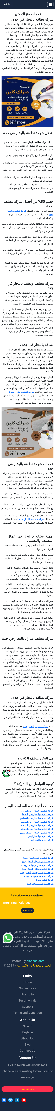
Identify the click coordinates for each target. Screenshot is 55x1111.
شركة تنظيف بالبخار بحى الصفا (37, 814)
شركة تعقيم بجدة (44, 879)
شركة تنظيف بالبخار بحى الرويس (36, 832)
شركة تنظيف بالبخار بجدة (31, 519)
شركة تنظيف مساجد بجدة (40, 883)
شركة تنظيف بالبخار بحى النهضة (37, 825)
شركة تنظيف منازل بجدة (21, 391)
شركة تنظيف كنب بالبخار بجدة (38, 857)
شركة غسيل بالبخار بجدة (35, 726)
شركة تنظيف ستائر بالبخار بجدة (37, 868)
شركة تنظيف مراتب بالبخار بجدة (37, 865)
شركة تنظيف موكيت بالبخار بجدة (36, 872)
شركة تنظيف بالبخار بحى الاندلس (36, 818)
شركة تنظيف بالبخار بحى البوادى (37, 810)
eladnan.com (27, 1089)
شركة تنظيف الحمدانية (42, 840)
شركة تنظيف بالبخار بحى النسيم (37, 821)
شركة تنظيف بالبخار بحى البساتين (36, 829)
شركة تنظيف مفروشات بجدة (38, 876)
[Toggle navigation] (50, 4)
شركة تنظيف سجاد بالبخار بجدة (37, 861)
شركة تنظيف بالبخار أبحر (41, 836)
